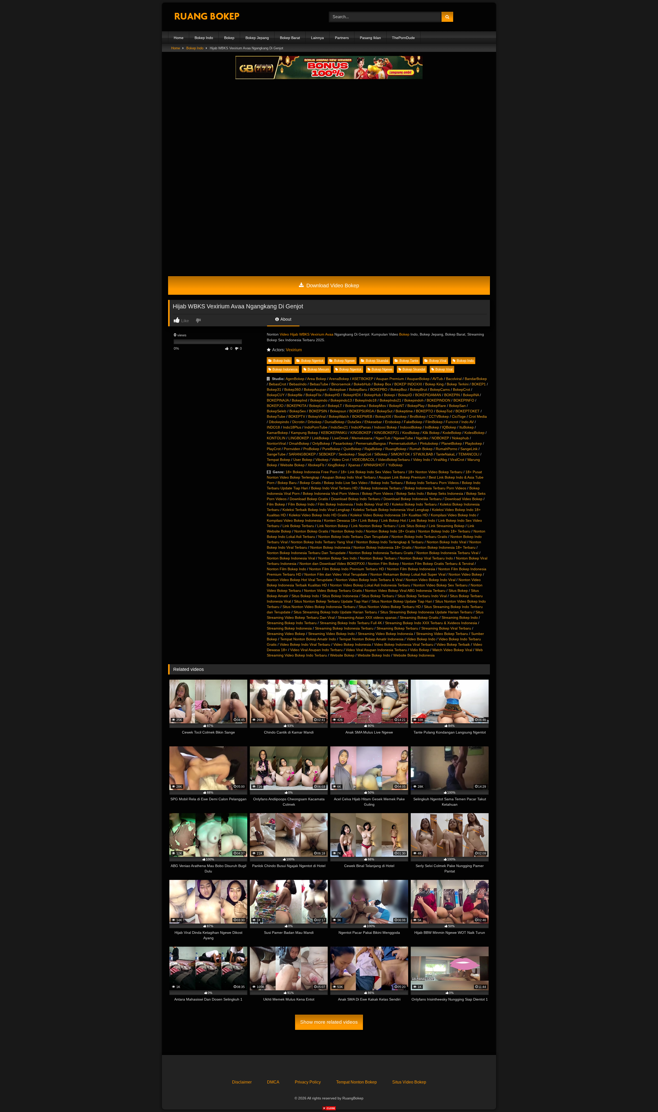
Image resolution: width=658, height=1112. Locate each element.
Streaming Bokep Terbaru (397, 628)
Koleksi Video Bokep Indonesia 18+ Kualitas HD (389, 515)
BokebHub (362, 384)
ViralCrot (457, 460)
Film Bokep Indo (301, 504)
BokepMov (377, 406)
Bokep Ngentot (312, 361)
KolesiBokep (474, 433)
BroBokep (418, 416)
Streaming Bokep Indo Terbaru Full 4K (351, 623)
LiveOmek (340, 438)
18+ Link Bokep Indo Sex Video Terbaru (373, 472)
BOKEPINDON (438, 400)
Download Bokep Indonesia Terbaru (412, 499)
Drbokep (315, 422)
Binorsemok (341, 384)
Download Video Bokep (332, 285)
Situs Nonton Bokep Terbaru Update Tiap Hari (331, 601)
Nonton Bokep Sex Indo (337, 558)
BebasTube (319, 384)
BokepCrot (461, 389)
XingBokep (336, 465)
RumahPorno (446, 449)
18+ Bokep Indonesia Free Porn (311, 472)
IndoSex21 (339, 427)
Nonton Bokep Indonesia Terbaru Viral (447, 553)
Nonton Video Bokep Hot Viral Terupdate (300, 580)
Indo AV (467, 422)
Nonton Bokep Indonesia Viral (291, 558)
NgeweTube (403, 438)
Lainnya (317, 38)
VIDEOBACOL (363, 460)
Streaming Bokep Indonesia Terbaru (344, 628)
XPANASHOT (374, 465)
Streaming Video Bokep (286, 634)
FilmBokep (434, 422)
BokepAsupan (315, 389)
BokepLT (335, 406)
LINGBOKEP (298, 438)
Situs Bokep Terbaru (377, 596)
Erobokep (393, 422)
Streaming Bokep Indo (460, 617)
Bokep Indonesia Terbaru (381, 488)
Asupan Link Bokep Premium (402, 477)
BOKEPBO (378, 389)
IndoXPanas (361, 427)
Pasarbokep (343, 443)
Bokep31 (274, 389)
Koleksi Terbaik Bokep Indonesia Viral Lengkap (391, 510)
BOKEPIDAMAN (428, 395)
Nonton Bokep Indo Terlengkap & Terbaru (390, 542)
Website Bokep (292, 465)
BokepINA (471, 395)
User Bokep (302, 460)
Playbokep (473, 443)
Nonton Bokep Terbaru (378, 558)
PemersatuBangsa (371, 443)
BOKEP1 (479, 384)
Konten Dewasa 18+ (340, 520)
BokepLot (317, 406)
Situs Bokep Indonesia (340, 596)
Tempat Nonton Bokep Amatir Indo (308, 639)
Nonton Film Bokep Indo (286, 569)
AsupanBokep (418, 379)
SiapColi (364, 454)
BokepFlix (314, 395)
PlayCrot (274, 449)
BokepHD (332, 395)
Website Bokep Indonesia (414, 655)
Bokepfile (295, 395)
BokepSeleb (276, 411)
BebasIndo (298, 384)
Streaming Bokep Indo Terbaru (292, 623)
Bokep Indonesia (284, 369)
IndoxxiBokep (411, 427)
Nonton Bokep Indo (347, 531)
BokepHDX (352, 395)
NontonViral (276, 443)
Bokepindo (318, 400)
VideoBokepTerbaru (394, 460)
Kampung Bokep (304, 433)
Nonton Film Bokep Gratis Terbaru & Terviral (438, 564)
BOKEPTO (424, 411)
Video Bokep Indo (421, 639)
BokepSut (384, 411)
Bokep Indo (204, 38)
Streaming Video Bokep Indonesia (385, 634)
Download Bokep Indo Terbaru (355, 499)
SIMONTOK (400, 454)
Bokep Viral (437, 361)
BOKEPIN (452, 395)
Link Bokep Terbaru (298, 526)
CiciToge (459, 416)
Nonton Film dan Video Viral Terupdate (335, 574)
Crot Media (478, 416)
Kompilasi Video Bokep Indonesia (294, 520)
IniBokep (432, 427)
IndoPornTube (315, 427)
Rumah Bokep (421, 449)
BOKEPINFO (463, 400)
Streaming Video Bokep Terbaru (442, 634)
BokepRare (437, 406)
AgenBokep (295, 379)
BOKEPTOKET (467, 411)
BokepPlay (416, 406)
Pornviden (292, 449)
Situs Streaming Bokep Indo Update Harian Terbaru (335, 612)
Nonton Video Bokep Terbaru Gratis (333, 590)
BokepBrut (418, 389)
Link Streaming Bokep (446, 526)
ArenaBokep (339, 379)
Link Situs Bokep (412, 526)
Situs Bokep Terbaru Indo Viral (422, 596)
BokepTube (276, 416)
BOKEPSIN (318, 411)
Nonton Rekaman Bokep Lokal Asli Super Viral (407, 574)
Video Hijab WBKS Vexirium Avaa (306, 334)
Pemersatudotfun (403, 443)
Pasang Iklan (370, 38)
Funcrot (452, 422)
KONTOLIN (276, 438)
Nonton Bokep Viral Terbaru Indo (426, 558)
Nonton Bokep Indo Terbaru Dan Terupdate (353, 537)
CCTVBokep (439, 416)
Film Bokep (276, 504)
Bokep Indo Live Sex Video (346, 483)
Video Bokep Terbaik (453, 644)
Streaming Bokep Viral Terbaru (446, 628)
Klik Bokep (431, 433)
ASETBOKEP (362, 379)
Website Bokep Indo (374, 655)
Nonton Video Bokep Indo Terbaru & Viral (369, 580)
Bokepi (389, 395)
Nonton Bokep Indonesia (330, 547)
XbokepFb (316, 465)
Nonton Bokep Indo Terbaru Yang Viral (322, 542)
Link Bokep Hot (393, 520)
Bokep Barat (290, 38)
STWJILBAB (423, 454)
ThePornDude (403, 38)
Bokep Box (382, 384)
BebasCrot (277, 384)
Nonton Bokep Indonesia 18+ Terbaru (445, 547)
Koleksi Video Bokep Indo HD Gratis (318, 515)
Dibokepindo (279, 422)
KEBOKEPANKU (334, 433)
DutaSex (354, 422)
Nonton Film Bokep (383, 564)
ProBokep (311, 449)
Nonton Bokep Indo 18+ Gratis (390, 531)
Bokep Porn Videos (377, 493)
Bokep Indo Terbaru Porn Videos (432, 483)
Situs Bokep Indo (305, 596)
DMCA (273, 1082)
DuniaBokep (334, 422)
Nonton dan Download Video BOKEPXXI (332, 564)
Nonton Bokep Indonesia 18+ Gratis (382, 547)
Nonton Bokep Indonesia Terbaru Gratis (381, 553)
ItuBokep (466, 427)
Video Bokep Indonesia (352, 644)
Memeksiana (362, 438)
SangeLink (469, 449)
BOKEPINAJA (278, 400)
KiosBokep (410, 433)
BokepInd (299, 400)
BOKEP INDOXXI (408, 384)
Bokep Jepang (257, 38)
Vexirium (294, 350)
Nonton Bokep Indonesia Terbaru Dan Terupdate (306, 553)
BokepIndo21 (390, 400)
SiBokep (381, 454)
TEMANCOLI (468, 454)
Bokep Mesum (318, 369)
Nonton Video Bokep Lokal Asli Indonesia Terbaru (370, 585)
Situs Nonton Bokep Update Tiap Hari (401, 601)
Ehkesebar (373, 422)
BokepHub (372, 395)
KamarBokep (277, 433)
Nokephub (460, 438)
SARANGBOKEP (302, 454)
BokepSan (457, 406)
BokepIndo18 (366, 400)
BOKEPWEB (362, 416)
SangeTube (276, 454)
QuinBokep (352, 449)
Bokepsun (338, 411)
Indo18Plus (292, 427)
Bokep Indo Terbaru (387, 483)
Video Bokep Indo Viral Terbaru (305, 644)
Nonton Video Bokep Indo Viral (430, 580)
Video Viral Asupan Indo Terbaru (316, 650)
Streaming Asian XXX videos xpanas (367, 617)
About (285, 319)
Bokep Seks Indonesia (445, 493)
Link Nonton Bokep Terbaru (373, 526)
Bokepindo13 (341, 400)
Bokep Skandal (377, 361)
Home (179, 38)
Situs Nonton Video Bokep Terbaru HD (390, 607)
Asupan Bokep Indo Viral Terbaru (349, 477)
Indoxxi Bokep (385, 427)
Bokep (229, 38)
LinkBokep (320, 438)
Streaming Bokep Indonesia (289, 628)
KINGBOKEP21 (386, 433)
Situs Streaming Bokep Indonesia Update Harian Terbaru (426, 612)
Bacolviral (454, 379)
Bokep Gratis (310, 483)
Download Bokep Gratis (309, 499)
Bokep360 (292, 389)
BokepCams (440, 389)
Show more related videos (329, 1022)
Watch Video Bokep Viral (452, 650)
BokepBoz (398, 389)
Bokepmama (355, 406)
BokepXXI (383, 416)
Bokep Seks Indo (410, 493)
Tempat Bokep (278, 460)
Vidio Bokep (419, 650)
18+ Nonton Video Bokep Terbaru (435, 472)
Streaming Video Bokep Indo (331, 634)
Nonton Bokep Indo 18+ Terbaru (444, 531)
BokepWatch (339, 416)
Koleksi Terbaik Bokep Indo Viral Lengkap (316, 510)
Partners (342, 38)
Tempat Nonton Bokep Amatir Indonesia (371, 639)
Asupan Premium (390, 379)
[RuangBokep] (206, 17)
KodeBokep (452, 433)
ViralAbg (440, 460)
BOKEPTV (296, 416)
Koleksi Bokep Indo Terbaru (414, 504)
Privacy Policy (308, 1082)
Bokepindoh (414, 400)
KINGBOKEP (360, 433)
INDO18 (273, 427)
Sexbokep (347, 454)
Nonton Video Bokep (465, 574)
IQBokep (449, 427)
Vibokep (321, 460)
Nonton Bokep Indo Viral (446, 542)
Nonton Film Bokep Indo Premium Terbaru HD (346, 569)
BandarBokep (476, 379)
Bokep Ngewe (344, 361)
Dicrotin (298, 422)
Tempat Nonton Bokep (356, 1082)
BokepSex (297, 411)
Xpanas (354, 465)
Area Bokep (316, 379)
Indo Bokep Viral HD (372, 504)
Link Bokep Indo (422, 520)
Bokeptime (404, 411)
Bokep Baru (287, 483)
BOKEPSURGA (361, 411)
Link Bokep (369, 520)
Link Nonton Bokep (332, 526)
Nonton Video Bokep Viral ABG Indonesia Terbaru (405, 590)
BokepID (405, 395)
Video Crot (340, 460)
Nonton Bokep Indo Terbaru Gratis (419, 537)
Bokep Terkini (458, 384)
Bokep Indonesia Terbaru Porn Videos (435, 488)
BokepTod (444, 411)
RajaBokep (373, 449)
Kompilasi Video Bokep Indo (453, 515)
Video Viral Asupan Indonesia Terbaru (376, 650)
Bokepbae (338, 389)
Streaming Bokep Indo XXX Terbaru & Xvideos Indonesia (431, 623)
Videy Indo (421, 460)
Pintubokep (429, 443)
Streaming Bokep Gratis (419, 617)
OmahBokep (299, 443)
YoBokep (395, 465)
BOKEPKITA (296, 406)
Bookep (400, 416)
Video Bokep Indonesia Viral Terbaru (403, 644)
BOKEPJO (275, 406)
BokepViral (317, 416)
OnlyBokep (321, 443)
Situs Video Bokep (409, 1082)
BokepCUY (276, 395)
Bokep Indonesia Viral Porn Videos (331, 493)
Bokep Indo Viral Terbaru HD (334, 488)
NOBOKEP (440, 438)
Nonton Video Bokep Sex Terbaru (440, 585)
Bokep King (434, 384)
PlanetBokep (451, 443)
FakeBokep (413, 422)
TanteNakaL (445, 454)
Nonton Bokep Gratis (311, 531)
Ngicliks (422, 438)
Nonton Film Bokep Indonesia (411, 569)
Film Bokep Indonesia (335, 504)
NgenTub (383, 438)
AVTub (437, 379)
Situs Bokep (458, 590)
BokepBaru (358, 389)
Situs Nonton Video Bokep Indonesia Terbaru (318, 607)
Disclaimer (242, 1082)
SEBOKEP (327, 454)
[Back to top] (642, 1097)
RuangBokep (395, 449)
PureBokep (331, 449)
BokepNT (396, 406)
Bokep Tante (408, 361)
